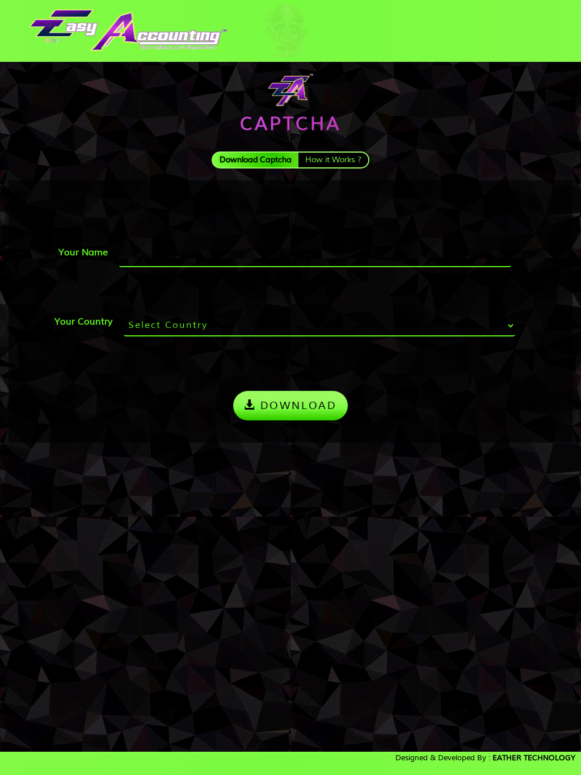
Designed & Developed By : (485, 757)
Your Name (83, 252)
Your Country (83, 321)
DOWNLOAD (296, 405)
